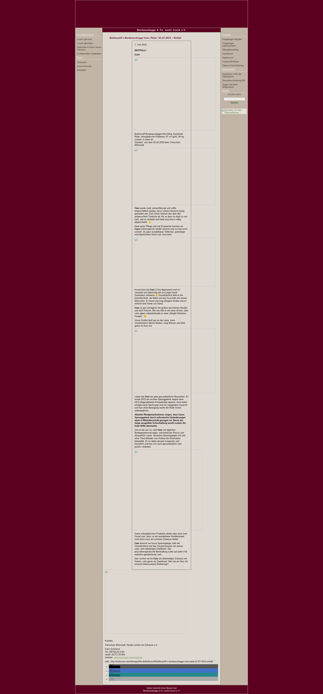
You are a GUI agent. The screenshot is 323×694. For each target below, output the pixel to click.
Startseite (81, 62)
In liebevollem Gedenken (89, 53)
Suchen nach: (234, 94)
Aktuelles (81, 70)
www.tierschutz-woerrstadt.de (128, 657)
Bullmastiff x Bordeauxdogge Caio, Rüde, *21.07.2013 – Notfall (145, 37)
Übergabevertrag (230, 49)
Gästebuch (227, 53)
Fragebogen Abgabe (232, 39)
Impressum (227, 57)
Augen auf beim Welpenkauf (230, 85)
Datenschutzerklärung (233, 65)
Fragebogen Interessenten (229, 44)
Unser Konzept (84, 66)
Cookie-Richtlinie (230, 61)
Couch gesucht (84, 39)
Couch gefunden (85, 43)
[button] (114, 667)
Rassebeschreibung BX (233, 80)
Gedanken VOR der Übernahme (231, 75)
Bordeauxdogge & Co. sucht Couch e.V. (161, 30)
